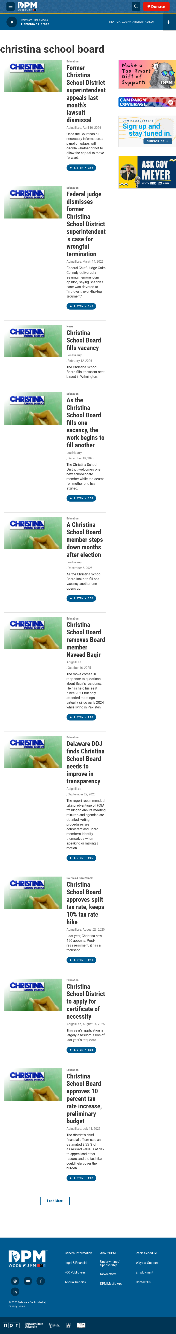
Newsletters (108, 1274)
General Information (78, 1253)
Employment (144, 1272)
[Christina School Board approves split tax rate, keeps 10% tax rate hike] (33, 893)
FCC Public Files (75, 1272)
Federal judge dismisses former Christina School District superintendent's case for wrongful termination (86, 224)
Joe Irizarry (74, 355)
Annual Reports (75, 1282)
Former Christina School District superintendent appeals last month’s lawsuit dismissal (86, 94)
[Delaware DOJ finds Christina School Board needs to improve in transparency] (33, 752)
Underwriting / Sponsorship (110, 1263)
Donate (158, 6)
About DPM (108, 1253)
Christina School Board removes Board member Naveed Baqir (86, 639)
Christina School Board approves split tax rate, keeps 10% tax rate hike (85, 903)
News (70, 326)
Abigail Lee (74, 127)
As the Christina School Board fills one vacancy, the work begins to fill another (86, 422)
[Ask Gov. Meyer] (147, 172)
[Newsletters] (147, 131)
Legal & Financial (76, 1262)
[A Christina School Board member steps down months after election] (33, 533)
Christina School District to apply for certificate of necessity (86, 1001)
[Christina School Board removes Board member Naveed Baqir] (33, 633)
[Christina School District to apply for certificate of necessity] (33, 995)
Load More (55, 1201)
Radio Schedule (146, 1253)
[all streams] (169, 22)
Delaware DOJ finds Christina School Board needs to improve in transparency (86, 762)
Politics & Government (80, 878)
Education (73, 61)
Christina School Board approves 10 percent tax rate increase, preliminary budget (84, 1098)
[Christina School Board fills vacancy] (33, 341)
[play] (11, 21)
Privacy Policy (17, 1306)
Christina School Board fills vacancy (84, 340)
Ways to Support (147, 1262)
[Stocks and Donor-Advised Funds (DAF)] (147, 74)
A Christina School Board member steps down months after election (85, 539)
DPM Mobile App (111, 1283)
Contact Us (143, 1282)
